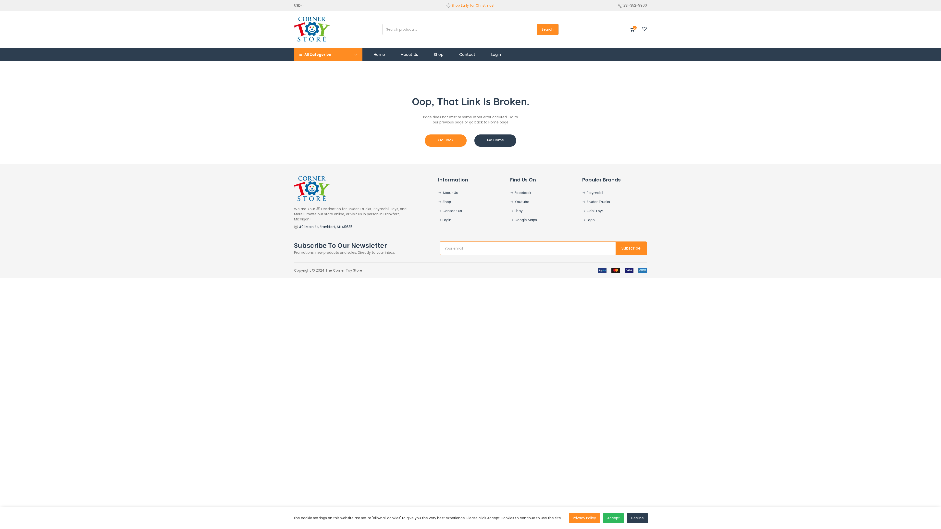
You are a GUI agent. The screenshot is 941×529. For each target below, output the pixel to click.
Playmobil (594, 192)
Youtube (521, 201)
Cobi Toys (595, 210)
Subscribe (631, 248)
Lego (590, 219)
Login (446, 219)
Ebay (518, 210)
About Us (450, 192)
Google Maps (525, 219)
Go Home (495, 140)
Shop (446, 201)
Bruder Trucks (598, 201)
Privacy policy (584, 518)
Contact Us (452, 210)
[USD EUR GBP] (299, 5)
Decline (637, 518)
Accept (613, 518)
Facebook (522, 192)
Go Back (445, 140)
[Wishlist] (644, 29)
